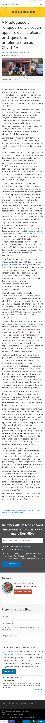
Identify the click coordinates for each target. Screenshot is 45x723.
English (17, 546)
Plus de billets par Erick (23, 591)
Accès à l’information (13, 703)
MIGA (16, 715)
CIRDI (21, 715)
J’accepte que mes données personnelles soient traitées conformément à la (24, 556)
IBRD (3, 715)
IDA (8, 715)
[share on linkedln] (26, 721)
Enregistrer (8, 671)
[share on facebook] (11, 721)
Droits (3, 703)
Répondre (37, 690)
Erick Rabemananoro (10, 52)
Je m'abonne (11, 564)
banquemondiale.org (36, 0)
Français (13, 55)
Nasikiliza (29, 12)
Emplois (23, 703)
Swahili (20, 549)
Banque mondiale (34, 231)
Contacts (30, 703)
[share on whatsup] (34, 721)
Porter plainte (6, 706)
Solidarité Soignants (24, 324)
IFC (12, 715)
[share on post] (18, 721)
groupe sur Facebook (11, 264)
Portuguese (8, 549)
